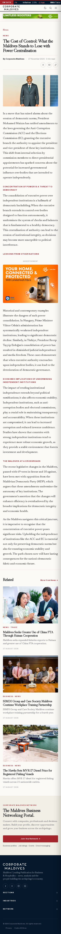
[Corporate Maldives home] (11, 8)
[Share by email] (49, 64)
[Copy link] (55, 64)
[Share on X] (43, 64)
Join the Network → (30, 839)
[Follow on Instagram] (18, 885)
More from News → (49, 580)
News (5, 30)
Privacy (9, 928)
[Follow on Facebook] (5, 885)
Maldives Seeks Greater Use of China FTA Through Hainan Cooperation (28, 634)
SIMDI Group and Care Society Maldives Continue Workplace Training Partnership (27, 703)
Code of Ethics (20, 928)
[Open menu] (56, 8)
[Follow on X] (12, 885)
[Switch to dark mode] (45, 8)
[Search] (50, 8)
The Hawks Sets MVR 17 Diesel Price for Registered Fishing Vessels (27, 772)
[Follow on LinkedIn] (25, 885)
